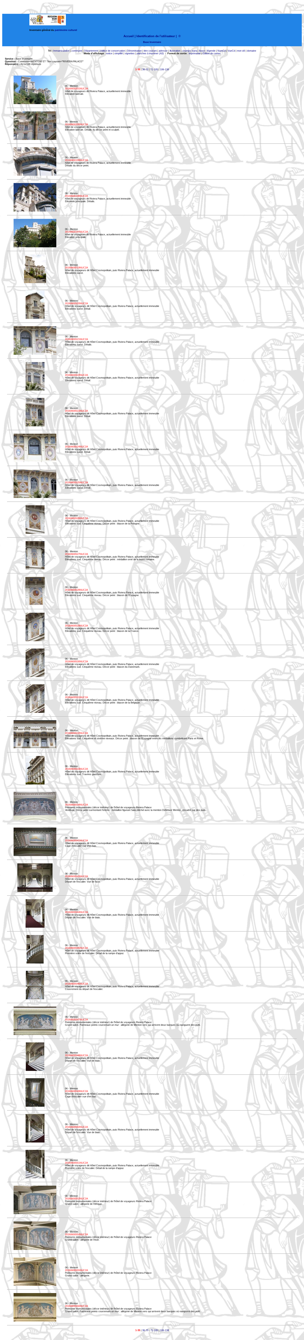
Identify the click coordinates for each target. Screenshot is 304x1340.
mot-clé (241, 50)
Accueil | (130, 36)
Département (91, 50)
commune (76, 50)
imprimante (195, 53)
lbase (202, 50)
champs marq (189, 50)
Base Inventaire (152, 42)
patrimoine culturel (66, 30)
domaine (251, 50)
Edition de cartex (212, 53)
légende (211, 50)
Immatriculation (61, 50)
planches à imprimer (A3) (150, 53)
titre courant (150, 50)
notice (109, 53)
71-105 (154, 69)
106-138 (164, 69)
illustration (175, 50)
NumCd (221, 50)
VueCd (231, 50)
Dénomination (134, 50)
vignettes (130, 53)
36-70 (145, 69)
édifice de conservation (112, 50)
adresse (163, 50)
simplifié (118, 53)
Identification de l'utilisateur (155, 36)
